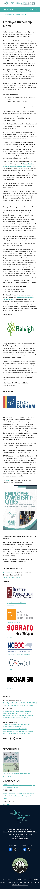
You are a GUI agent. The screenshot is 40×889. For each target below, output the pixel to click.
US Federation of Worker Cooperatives (20, 831)
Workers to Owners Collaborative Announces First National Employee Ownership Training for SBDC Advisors (18, 796)
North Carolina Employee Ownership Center (19, 655)
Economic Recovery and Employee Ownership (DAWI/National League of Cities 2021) (17, 712)
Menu (8, 9)
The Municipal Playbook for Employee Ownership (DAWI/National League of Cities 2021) (18, 716)
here (7, 480)
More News (6, 804)
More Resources (8, 776)
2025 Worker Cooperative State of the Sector (17, 773)
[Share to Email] (20, 738)
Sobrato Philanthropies (13, 637)
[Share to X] (13, 738)
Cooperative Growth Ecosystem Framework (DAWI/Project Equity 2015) (17, 725)
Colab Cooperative (19, 879)
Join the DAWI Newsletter (20, 839)
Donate (33, 9)
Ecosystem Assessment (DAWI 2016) (15, 729)
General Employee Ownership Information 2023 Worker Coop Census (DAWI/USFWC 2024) (18, 732)
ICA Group (9, 669)
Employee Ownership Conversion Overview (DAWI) (18, 705)
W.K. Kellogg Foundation (13, 623)
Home (5, 15)
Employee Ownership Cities (18, 15)
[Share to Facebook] (10, 738)
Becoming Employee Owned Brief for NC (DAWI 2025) (20, 703)
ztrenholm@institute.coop (11, 577)
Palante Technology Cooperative (19, 882)
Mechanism (10, 688)
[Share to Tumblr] (17, 738)
